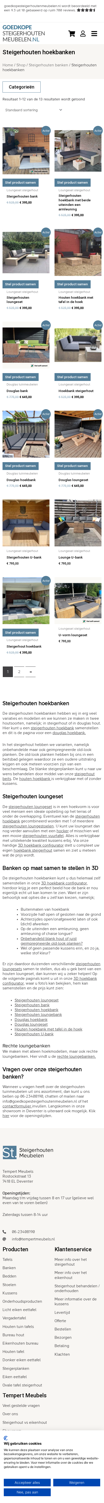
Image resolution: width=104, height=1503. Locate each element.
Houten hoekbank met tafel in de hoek (48, 1029)
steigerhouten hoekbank (52, 728)
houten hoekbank (35, 779)
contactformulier (17, 1106)
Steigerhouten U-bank (34, 1034)
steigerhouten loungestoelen (28, 826)
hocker (63, 831)
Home (8, 65)
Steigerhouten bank (32, 1005)
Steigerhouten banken (48, 65)
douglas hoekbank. (69, 733)
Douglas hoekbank (31, 1020)
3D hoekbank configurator (64, 883)
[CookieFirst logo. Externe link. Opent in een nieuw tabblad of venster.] (6, 1438)
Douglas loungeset (31, 1024)
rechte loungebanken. (76, 1056)
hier (6, 1116)
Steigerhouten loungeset (37, 1000)
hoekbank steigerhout (33, 850)
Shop (20, 65)
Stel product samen (20, 182)
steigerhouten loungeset (30, 807)
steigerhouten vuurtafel (43, 836)
